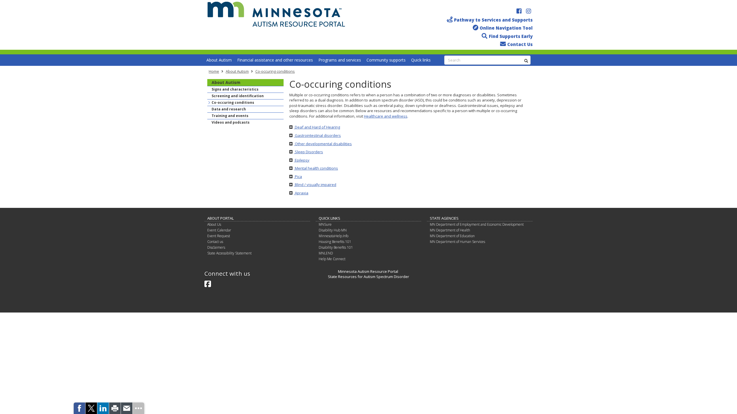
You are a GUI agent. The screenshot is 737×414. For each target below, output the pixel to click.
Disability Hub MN (333, 230)
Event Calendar (219, 230)
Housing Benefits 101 (335, 241)
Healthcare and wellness (385, 116)
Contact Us (520, 44)
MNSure (325, 224)
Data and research (229, 109)
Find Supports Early (511, 36)
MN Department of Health (450, 230)
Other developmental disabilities (323, 143)
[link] (79, 408)
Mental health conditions (316, 168)
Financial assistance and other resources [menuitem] (275, 60)
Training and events (230, 115)
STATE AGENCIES (444, 218)
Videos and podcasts (231, 122)
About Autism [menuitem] (219, 60)
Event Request (218, 235)
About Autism (237, 71)
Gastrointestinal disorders (317, 135)
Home (214, 71)
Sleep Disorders (308, 151)
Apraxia (301, 192)
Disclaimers (216, 247)
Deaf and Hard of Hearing (317, 127)
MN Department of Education (452, 235)
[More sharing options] (138, 408)
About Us (214, 224)
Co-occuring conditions (275, 71)
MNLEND (326, 253)
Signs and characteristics (235, 89)
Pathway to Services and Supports (493, 20)
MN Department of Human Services (457, 241)
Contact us (215, 241)
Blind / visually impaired (315, 184)
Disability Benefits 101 (336, 247)
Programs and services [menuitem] (339, 60)
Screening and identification (238, 95)
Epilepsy (301, 160)
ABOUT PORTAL (220, 218)
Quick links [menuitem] (421, 60)
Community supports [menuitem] (386, 60)
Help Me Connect (332, 258)
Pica (298, 176)
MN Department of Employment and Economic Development (477, 224)
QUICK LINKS (329, 218)
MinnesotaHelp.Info (333, 235)
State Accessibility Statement (229, 253)
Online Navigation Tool (506, 28)
